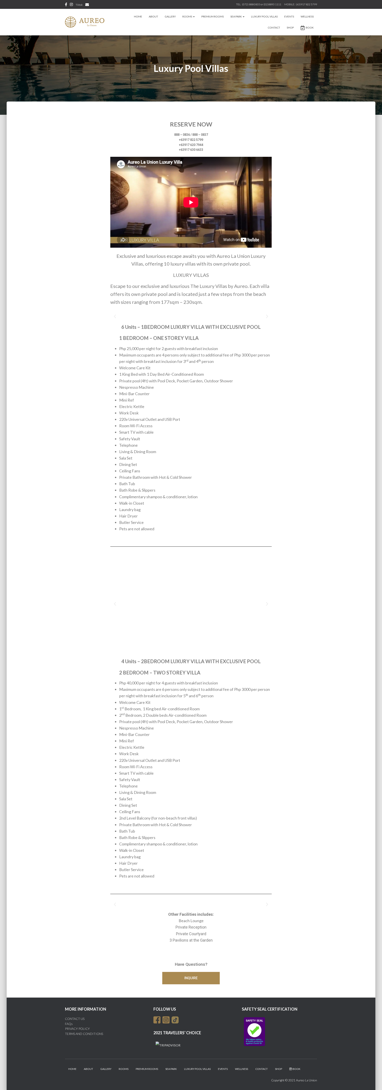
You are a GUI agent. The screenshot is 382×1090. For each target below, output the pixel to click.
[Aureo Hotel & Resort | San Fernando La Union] (85, 22)
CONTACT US (74, 1019)
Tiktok (79, 4)
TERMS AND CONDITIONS (84, 1034)
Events (289, 16)
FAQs (69, 1024)
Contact (274, 27)
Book (310, 27)
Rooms (187, 16)
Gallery (170, 16)
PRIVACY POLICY (77, 1029)
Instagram (71, 5)
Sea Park (236, 16)
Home (138, 16)
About (153, 16)
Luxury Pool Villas (264, 16)
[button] (115, 316)
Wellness (307, 16)
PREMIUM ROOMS (212, 16)
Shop (290, 27)
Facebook (66, 5)
